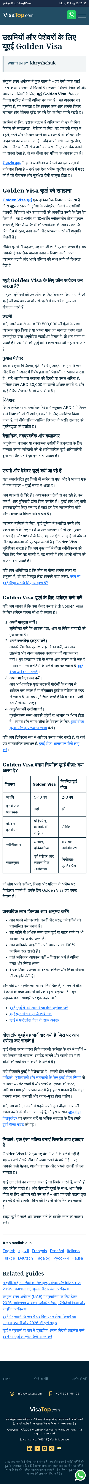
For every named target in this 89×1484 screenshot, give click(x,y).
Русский (61, 1258)
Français (39, 1251)
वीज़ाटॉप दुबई (12, 163)
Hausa (77, 1258)
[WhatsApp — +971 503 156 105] (71, 14)
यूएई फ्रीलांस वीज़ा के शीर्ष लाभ (31, 1014)
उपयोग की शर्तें (79, 1378)
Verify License (59, 1439)
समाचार (6, 1378)
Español (57, 1251)
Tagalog (43, 1258)
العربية (23, 1251)
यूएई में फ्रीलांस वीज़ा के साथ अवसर (34, 1020)
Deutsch (25, 1258)
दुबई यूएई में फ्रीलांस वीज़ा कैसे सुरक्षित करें (39, 1007)
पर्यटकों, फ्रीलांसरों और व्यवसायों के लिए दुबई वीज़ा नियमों (42, 1077)
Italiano (73, 1251)
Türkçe (9, 1258)
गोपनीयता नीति (41, 1378)
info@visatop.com (29, 1393)
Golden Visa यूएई (17, 200)
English (9, 1251)
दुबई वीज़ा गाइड (13, 1124)
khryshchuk (43, 63)
